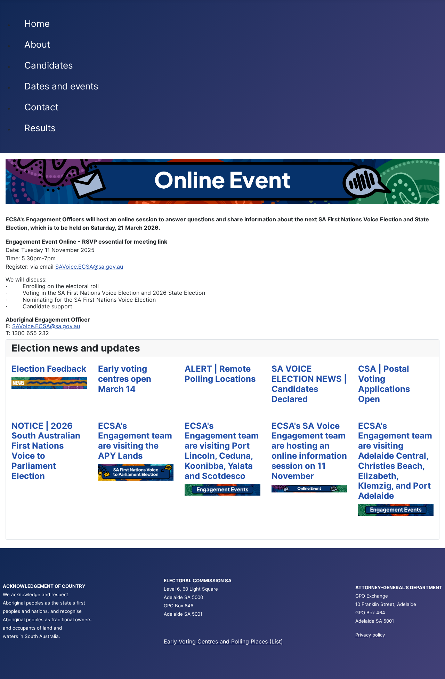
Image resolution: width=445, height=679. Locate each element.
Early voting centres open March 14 (124, 379)
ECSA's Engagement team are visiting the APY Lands (135, 441)
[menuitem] (61, 27)
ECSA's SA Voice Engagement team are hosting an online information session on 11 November (309, 451)
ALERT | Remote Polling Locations (220, 374)
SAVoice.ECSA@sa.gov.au (89, 266)
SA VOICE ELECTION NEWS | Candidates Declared (309, 384)
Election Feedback (48, 369)
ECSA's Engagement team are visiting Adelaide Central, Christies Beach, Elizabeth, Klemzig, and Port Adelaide (395, 461)
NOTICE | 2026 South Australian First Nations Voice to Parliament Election (45, 451)
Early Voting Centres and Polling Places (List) (223, 641)
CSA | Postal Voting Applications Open (384, 384)
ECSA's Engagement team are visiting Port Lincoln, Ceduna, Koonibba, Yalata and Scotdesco (222, 451)
